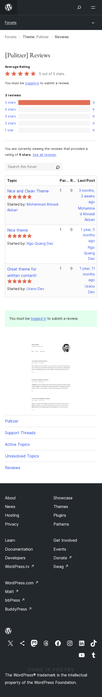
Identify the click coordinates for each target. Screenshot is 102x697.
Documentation (19, 549)
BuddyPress (18, 609)
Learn (10, 540)
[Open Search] (79, 7)
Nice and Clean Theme (28, 190)
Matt (12, 591)
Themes (60, 506)
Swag (61, 566)
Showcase (63, 497)
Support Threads (20, 432)
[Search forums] (57, 167)
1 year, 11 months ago (87, 274)
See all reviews (44, 155)
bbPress (15, 600)
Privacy (12, 524)
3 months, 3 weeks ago (87, 196)
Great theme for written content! (21, 272)
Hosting (12, 515)
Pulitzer (42, 37)
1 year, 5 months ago (88, 235)
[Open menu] (94, 7)
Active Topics (17, 444)
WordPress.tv (19, 566)
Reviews (12, 467)
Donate (62, 557)
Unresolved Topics (22, 456)
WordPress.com (22, 582)
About (10, 497)
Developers (15, 557)
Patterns (61, 524)
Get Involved (65, 540)
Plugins (59, 515)
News (10, 506)
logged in (32, 83)
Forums (11, 22)
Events (59, 549)
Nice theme (17, 230)
